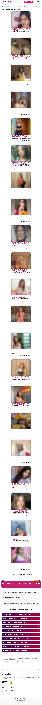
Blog (12, 691)
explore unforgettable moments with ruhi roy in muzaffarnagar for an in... (21, 323)
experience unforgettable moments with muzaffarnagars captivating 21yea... (20, 243)
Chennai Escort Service (27, 6)
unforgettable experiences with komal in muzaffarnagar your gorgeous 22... (20, 109)
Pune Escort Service (34, 6)
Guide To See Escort (6, 693)
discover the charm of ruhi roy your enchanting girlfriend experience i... (19, 270)
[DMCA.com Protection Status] (11, 682)
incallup (22, 703)
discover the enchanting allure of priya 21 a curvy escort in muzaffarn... (21, 29)
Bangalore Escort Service (5, 6)
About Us (3, 691)
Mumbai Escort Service (13, 6)
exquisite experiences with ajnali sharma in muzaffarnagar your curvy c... (20, 431)
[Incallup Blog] (22, 701)
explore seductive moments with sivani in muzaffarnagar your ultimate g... (20, 190)
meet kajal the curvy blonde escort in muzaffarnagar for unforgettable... (20, 511)
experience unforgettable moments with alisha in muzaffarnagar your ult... (20, 404)
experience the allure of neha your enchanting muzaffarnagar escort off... (20, 136)
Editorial (3, 694)
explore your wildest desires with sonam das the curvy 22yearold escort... (20, 83)
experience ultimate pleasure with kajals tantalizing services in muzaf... (20, 297)
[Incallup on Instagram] (24, 701)
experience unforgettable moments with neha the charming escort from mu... (20, 484)
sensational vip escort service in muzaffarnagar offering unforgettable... (21, 56)
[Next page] (22, 576)
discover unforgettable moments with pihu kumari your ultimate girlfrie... (20, 163)
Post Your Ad (29, 1)
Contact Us (13, 690)
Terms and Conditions (6, 688)
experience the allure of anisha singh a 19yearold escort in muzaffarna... (20, 457)
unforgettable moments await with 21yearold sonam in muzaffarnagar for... (20, 350)
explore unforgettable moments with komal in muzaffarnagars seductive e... (20, 216)
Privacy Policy (4, 690)
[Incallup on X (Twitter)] (20, 701)
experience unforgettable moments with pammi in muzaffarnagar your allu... (20, 564)
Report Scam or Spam (15, 688)
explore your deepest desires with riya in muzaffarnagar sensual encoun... (20, 377)
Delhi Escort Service (20, 6)
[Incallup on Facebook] (17, 701)
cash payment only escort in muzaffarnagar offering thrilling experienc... (19, 538)
